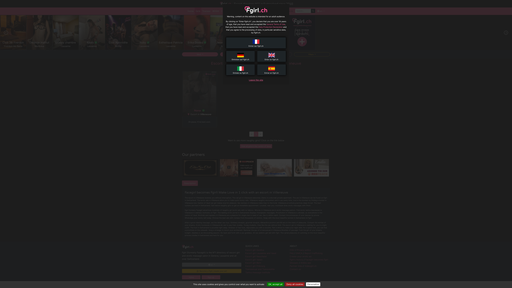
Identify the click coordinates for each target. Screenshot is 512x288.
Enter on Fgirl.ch (271, 59)
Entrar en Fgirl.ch (271, 73)
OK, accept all (275, 284)
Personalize (313, 284)
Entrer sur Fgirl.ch (256, 46)
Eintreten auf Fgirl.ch (240, 59)
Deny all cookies (295, 284)
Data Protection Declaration (271, 27)
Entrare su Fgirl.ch (240, 73)
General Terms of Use (275, 24)
